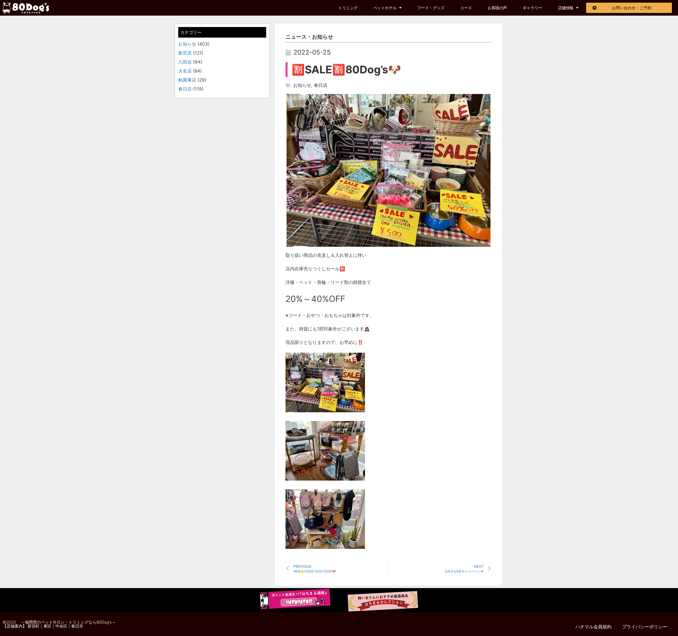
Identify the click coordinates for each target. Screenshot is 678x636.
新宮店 (185, 53)
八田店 (185, 62)
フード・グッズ (430, 8)
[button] (26, 7)
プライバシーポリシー (644, 626)
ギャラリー (532, 8)
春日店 (185, 89)
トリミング (348, 8)
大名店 (185, 71)
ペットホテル (384, 8)
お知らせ (187, 44)
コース (466, 8)
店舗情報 (565, 8)
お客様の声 (497, 8)
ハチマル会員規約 (594, 626)
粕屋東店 (187, 80)
